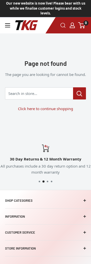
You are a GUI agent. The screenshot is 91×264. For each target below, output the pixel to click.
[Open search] (63, 25)
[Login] (72, 25)
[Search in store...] (79, 93)
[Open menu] (7, 25)
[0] (82, 25)
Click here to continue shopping (45, 108)
